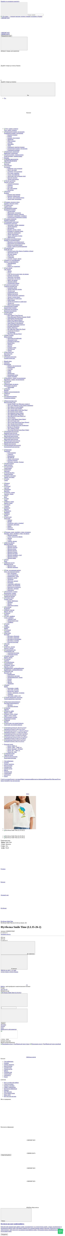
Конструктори (8, 765)
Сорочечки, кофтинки (13, 584)
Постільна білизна (12, 706)
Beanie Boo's (11, 343)
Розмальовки (11, 367)
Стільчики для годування (14, 171)
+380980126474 (5, 34)
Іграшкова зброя (12, 288)
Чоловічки (10, 579)
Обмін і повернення (26, 779)
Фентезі (9, 346)
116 (4, 989)
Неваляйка (10, 144)
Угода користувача (9, 1093)
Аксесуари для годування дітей (16, 176)
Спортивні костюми (13, 653)
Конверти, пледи (12, 578)
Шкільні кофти (11, 558)
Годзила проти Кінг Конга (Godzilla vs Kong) (20, 251)
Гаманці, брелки (12, 541)
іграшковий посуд (12, 292)
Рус (5, 98)
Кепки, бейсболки (12, 601)
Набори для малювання (14, 366)
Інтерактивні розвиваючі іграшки (17, 217)
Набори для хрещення (13, 585)
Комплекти (10, 590)
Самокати (10, 454)
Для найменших (8, 761)
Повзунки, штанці (12, 581)
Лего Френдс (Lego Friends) (15, 407)
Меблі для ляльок (12, 280)
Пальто (9, 680)
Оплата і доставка (15, 779)
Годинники (10, 529)
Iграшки (6, 762)
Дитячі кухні (11, 291)
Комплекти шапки (12, 605)
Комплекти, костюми (13, 676)
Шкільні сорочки (12, 547)
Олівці (9, 370)
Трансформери (11, 263)
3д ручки (10, 369)
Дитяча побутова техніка (14, 289)
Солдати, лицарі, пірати (14, 258)
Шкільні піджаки (12, 552)
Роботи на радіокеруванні (14, 245)
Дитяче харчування (13, 179)
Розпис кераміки (12, 376)
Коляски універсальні (13, 196)
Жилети (9, 682)
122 (6, 989)
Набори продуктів (12, 294)
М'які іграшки (11, 141)
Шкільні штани (11, 549)
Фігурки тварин (12, 254)
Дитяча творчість (9, 764)
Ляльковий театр (12, 340)
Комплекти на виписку (14, 587)
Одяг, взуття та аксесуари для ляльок (18, 274)
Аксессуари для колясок (14, 199)
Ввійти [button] (3, 986)
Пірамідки (10, 139)
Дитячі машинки (12, 226)
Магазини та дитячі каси (14, 298)
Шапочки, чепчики (13, 588)
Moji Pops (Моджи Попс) (14, 334)
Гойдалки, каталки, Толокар (15, 462)
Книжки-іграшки (12, 135)
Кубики (9, 136)
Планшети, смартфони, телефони (17, 216)
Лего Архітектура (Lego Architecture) (18, 425)
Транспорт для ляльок (13, 277)
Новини (47, 779)
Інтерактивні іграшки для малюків (17, 148)
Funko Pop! (10, 255)
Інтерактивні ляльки (13, 283)
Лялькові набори (12, 281)
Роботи (9, 265)
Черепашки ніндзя (12, 252)
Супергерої (10, 257)
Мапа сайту (7, 1095)
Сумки (9, 539)
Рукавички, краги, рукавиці (15, 523)
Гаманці (9, 520)
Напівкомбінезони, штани (14, 677)
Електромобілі (11, 453)
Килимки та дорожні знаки (15, 231)
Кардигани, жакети (13, 691)
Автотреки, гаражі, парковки (15, 225)
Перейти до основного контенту (10, 1)
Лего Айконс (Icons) (13, 428)
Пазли (6, 776)
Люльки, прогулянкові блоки (15, 197)
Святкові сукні (11, 619)
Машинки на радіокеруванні (15, 242)
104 (2, 989)
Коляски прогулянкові (13, 194)
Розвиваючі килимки (13, 150)
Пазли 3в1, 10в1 (12, 752)
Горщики (10, 185)
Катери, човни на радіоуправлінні (17, 246)
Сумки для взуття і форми (14, 536)
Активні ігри (8, 767)
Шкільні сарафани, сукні (14, 555)
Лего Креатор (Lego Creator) (15, 413)
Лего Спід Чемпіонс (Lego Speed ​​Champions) (20, 405)
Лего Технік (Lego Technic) (15, 424)
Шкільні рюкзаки (12, 535)
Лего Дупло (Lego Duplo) (14, 408)
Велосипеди (10, 456)
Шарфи (9, 521)
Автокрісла (7, 775)
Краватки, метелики (13, 524)
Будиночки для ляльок (13, 278)
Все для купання (12, 188)
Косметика (10, 190)
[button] (32, 979)
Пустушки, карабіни (13, 173)
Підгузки (10, 187)
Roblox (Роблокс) (12, 327)
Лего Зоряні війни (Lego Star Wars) (17, 410)
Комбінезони (11, 674)
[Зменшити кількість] (14, 1000)
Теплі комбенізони (12, 575)
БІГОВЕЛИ (10, 457)
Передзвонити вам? (6, 36)
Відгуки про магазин (14, 780)
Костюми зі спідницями (14, 639)
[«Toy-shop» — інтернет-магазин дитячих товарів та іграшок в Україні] (9, 1038)
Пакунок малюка (12, 177)
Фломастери (10, 373)
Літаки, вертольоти (13, 234)
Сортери (9, 142)
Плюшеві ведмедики (13, 341)
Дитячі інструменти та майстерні (16, 301)
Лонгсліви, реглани (13, 689)
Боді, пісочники (12, 573)
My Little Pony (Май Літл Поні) (16, 329)
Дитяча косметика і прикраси (15, 295)
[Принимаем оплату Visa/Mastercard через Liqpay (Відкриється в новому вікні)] (15, 1044)
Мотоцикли (10, 228)
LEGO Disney (11, 417)
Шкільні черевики (12, 567)
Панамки (10, 602)
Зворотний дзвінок (6, 1155)
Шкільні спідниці (12, 556)
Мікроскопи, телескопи (14, 213)
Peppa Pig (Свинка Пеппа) (15, 320)
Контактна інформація (38, 779)
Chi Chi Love (11, 349)
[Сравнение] (14, 43)
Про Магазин (53, 779)
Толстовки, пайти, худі (14, 696)
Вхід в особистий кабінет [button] (11, 1082)
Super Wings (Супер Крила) (15, 323)
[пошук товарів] (14, 9)
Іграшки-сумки (11, 347)
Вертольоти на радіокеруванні (16, 243)
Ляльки (9, 271)
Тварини (9, 344)
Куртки (9, 679)
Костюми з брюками (13, 636)
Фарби (9, 372)
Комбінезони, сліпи (13, 576)
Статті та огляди (5, 779)
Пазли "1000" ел (12, 746)
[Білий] (11, 992)
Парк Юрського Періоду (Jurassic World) (18, 317)
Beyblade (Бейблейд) (13, 326)
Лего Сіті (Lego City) (13, 421)
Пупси (9, 272)
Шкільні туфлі (11, 566)
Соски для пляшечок (13, 174)
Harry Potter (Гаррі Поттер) (15, 315)
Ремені (9, 526)
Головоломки (11, 211)
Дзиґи (9, 145)
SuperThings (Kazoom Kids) (15, 318)
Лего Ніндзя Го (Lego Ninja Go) (16, 416)
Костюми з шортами (13, 637)
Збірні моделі (11, 237)
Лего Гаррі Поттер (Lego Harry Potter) (18, 430)
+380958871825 (5, 18)
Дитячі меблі (7, 773)
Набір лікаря (11, 300)
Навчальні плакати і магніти (15, 214)
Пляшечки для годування (14, 168)
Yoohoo (9, 350)
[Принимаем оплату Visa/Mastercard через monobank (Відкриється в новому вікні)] (45, 1044)
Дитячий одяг (8, 771)
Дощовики (10, 683)
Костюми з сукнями (13, 640)
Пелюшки (10, 582)
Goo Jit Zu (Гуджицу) (13, 330)
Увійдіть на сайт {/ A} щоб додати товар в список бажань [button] (9, 971)
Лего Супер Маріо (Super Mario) (16, 419)
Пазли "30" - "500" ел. (13, 750)
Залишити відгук (5, 934)
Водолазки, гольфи (12, 688)
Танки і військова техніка (14, 235)
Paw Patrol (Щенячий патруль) (16, 324)
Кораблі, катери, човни (14, 229)
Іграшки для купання (13, 138)
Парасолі (10, 527)
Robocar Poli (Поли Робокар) (15, 321)
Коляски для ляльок (13, 275)
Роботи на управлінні (13, 266)
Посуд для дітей (12, 170)
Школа (6, 770)
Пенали (9, 538)
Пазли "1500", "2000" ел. (14, 747)
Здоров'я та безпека (13, 184)
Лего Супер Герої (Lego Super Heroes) (18, 422)
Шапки (9, 604)
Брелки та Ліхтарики (13, 427)
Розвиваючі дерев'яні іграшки (16, 147)
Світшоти (10, 694)
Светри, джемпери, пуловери (15, 692)
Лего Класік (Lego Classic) (15, 411)
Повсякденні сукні (12, 620)
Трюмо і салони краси (13, 297)
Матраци (10, 705)
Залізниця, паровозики (14, 232)
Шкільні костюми (12, 553)
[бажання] (32, 58)
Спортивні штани (12, 654)
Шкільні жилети (12, 550)
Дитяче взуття (8, 768)
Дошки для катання (13, 459)
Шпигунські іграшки (13, 304)
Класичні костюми (12, 642)
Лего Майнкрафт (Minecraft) (15, 414)
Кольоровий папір (12, 375)
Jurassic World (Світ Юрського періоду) (18, 404)
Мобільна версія (31, 1057)
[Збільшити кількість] (14, 1015)
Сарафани (10, 622)
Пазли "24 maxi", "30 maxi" (15, 749)
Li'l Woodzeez (11, 332)
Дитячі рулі (10, 303)
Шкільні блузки (12, 546)
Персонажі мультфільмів (14, 338)
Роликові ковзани (12, 460)
